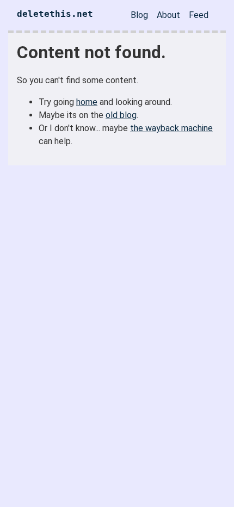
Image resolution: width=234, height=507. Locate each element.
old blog (121, 115)
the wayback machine (171, 128)
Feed (198, 15)
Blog (139, 15)
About (168, 15)
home (86, 102)
